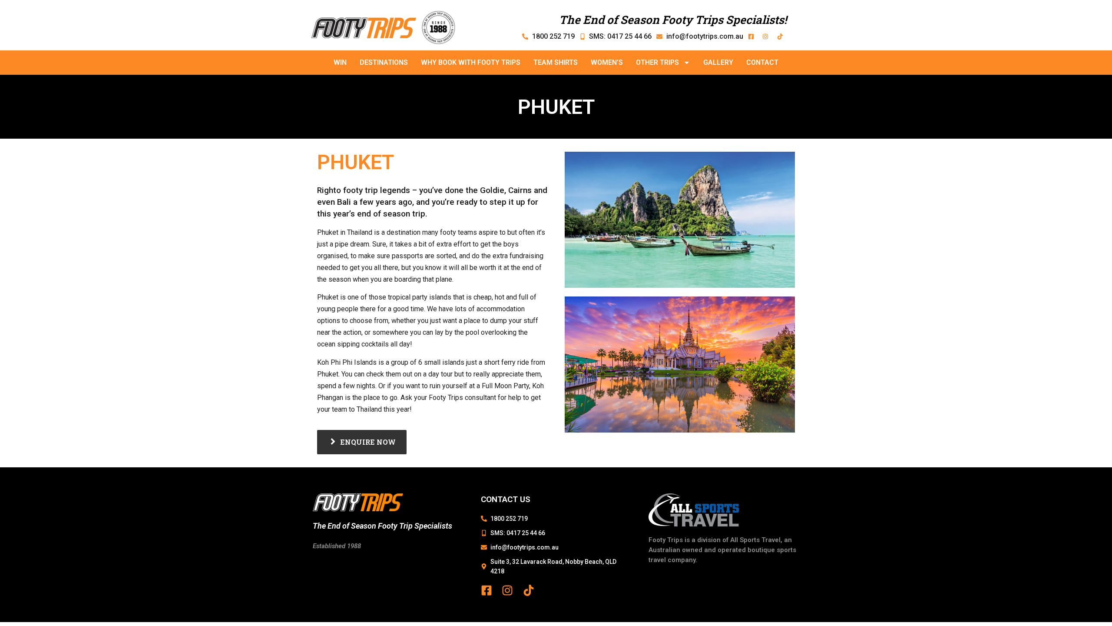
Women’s (607, 62)
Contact (762, 62)
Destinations (384, 62)
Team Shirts (555, 62)
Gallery (718, 62)
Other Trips (657, 62)
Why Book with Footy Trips (470, 62)
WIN (340, 62)
